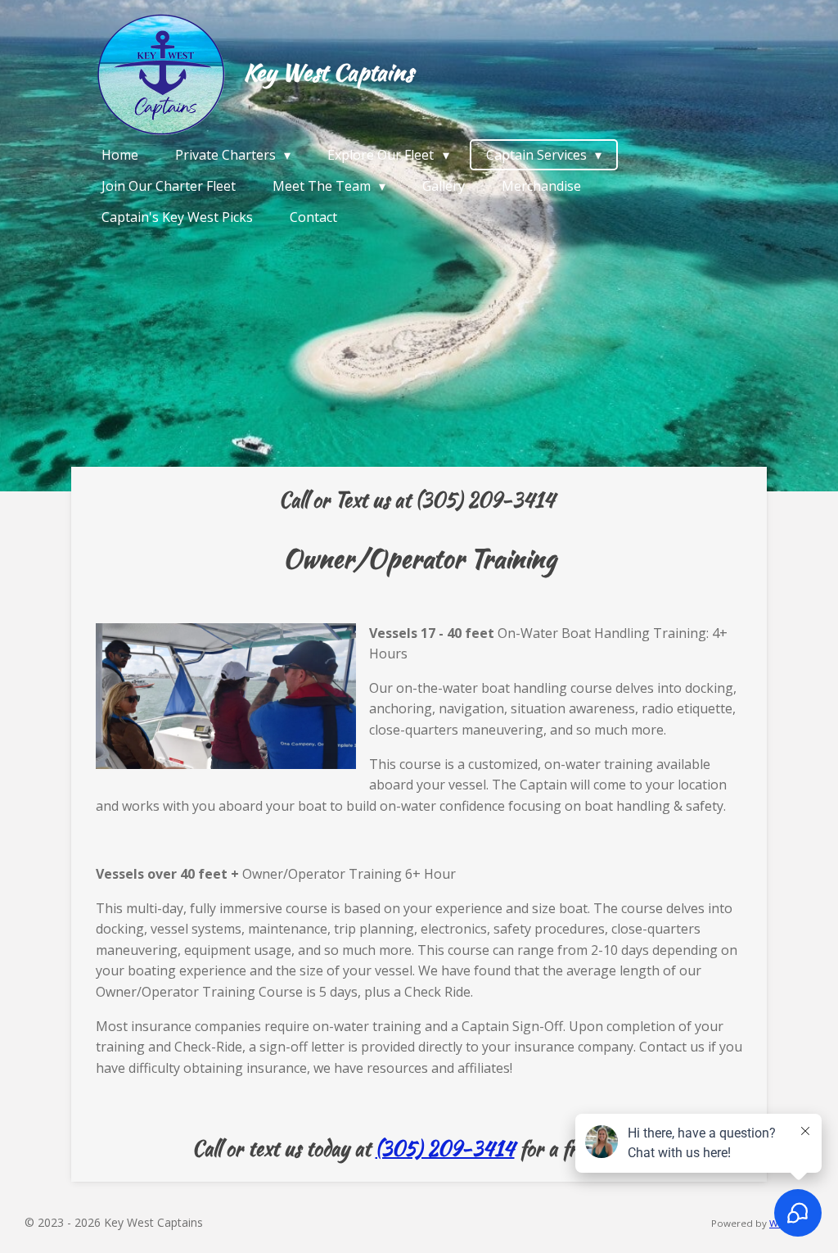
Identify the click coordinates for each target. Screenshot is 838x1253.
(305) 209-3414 (445, 1148)
